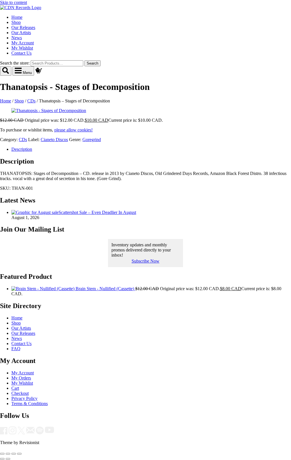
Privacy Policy (24, 398)
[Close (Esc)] (19, 454)
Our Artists (21, 32)
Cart (15, 388)
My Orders (21, 378)
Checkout (20, 393)
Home (16, 17)
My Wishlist (22, 48)
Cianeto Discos (54, 139)
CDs (31, 100)
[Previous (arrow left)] (2, 459)
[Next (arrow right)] (8, 459)
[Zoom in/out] (2, 454)
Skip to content (13, 2)
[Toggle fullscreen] (8, 454)
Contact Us (21, 53)
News (16, 37)
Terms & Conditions (29, 403)
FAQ (15, 348)
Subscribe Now (145, 261)
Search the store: (15, 63)
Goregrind (91, 139)
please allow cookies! (73, 129)
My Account (22, 42)
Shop (16, 22)
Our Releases (23, 27)
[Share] (13, 454)
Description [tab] (21, 149)
